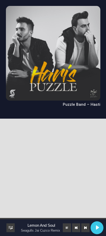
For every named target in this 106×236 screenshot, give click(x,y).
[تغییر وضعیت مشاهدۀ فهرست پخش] (10, 227)
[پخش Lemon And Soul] (97, 227)
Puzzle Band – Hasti (81, 105)
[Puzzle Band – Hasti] (53, 9)
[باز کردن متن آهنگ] (67, 227)
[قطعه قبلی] (85, 227)
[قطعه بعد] (76, 227)
